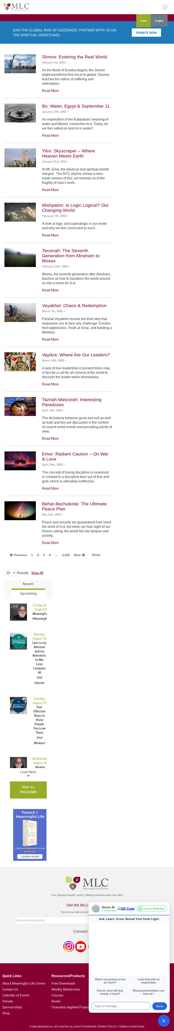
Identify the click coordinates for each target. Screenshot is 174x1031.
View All (37, 573)
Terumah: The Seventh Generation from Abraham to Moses (71, 255)
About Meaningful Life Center (23, 983)
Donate (7, 1001)
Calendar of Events (15, 995)
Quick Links (11, 976)
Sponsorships (12, 1007)
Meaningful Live (43, 614)
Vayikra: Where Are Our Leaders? (76, 354)
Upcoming (28, 594)
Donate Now (146, 33)
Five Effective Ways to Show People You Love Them (39, 720)
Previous (20, 555)
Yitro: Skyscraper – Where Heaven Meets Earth (68, 153)
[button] (164, 1021)
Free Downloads (63, 983)
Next (78, 555)
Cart (143, 20)
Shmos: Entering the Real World (74, 56)
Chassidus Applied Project (70, 1007)
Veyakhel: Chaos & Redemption (74, 305)
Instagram (68, 947)
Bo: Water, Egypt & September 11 (76, 106)
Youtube (80, 947)
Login (159, 20)
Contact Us (10, 989)
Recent (28, 584)
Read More (50, 91)
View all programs (28, 790)
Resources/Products (68, 976)
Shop (6, 1013)
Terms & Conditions (131, 1026)
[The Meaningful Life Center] (16, 7)
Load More (28, 772)
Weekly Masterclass (66, 989)
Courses (57, 995)
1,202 (66, 555)
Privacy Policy (107, 1026)
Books (56, 1001)
